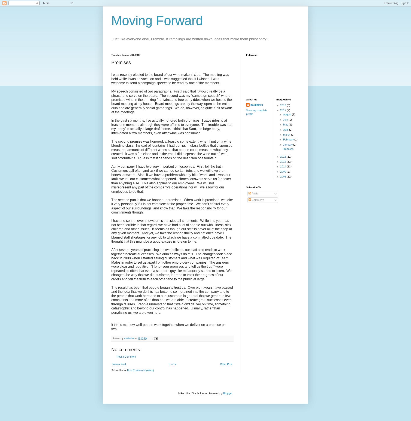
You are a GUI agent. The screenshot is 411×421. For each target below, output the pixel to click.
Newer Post (119, 364)
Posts (254, 193)
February (288, 139)
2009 (283, 171)
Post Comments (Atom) (140, 370)
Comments (257, 200)
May (286, 124)
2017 (283, 110)
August (287, 114)
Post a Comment (126, 356)
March (287, 134)
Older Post (226, 364)
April (286, 129)
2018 (283, 105)
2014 (283, 166)
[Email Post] (155, 338)
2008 (283, 176)
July (286, 119)
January (288, 144)
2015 (283, 161)
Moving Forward (157, 20)
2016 (283, 156)
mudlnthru (256, 104)
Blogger (227, 393)
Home (173, 364)
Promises (288, 149)
